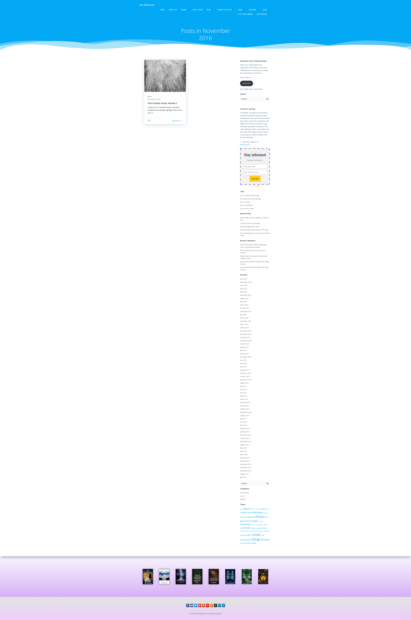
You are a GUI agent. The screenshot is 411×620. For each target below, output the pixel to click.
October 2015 (245, 376)
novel (247, 527)
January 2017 (244, 354)
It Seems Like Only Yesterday (250, 223)
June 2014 (243, 422)
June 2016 (243, 360)
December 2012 (245, 464)
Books (183, 10)
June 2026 (243, 279)
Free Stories (198, 10)
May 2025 (243, 289)
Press (240, 10)
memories (245, 524)
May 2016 (243, 363)
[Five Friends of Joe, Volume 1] (165, 75)
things (256, 539)
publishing (243, 531)
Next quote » (245, 144)
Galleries (252, 10)
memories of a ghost (257, 525)
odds (256, 528)
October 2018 (245, 337)
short (249, 534)
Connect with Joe (224, 10)
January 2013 (244, 461)
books (252, 509)
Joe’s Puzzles (262, 14)
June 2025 (243, 285)
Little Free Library (245, 14)
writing (253, 543)
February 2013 (245, 458)
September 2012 (246, 471)
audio (242, 509)
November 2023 (245, 295)
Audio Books (244, 493)
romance (266, 531)
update (242, 543)
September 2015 (246, 380)
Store (264, 10)
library (259, 521)
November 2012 (245, 467)
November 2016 (245, 357)
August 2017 (244, 347)
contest (243, 512)
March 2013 (244, 454)
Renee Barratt (245, 250)
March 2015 (244, 399)
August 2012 (244, 474)
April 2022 (243, 302)
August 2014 (244, 415)
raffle (247, 531)
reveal (252, 531)
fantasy (251, 516)
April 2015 (243, 396)
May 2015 (243, 393)
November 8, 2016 (154, 99)
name (265, 525)
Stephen (243, 256)
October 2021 (245, 308)
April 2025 (243, 292)
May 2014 (243, 425)
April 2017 (243, 350)
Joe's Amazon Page (247, 208)
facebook (243, 517)
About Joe (173, 10)
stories (243, 540)
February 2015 (245, 402)
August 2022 (244, 298)
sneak (262, 535)
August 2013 (244, 445)
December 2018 (245, 331)
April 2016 (243, 367)
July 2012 (243, 477)
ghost (243, 521)
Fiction (242, 496)
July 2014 (243, 419)
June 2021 (243, 315)
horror (249, 521)
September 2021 (246, 311)
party (260, 528)
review (256, 531)
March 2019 (244, 324)
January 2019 (244, 328)
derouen (258, 512)
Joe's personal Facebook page (250, 199)
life (263, 521)
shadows (243, 535)
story (248, 539)
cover (250, 512)
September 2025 (246, 282)
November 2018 (245, 334)
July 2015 (243, 386)
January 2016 (244, 370)
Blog (209, 10)
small (256, 534)
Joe (151, 96)
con (269, 509)
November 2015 (245, 373)
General (242, 499)
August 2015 (244, 383)
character (257, 509)
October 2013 (245, 438)
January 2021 (244, 318)
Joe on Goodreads (246, 205)
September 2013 (246, 441)
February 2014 (245, 428)
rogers (261, 531)
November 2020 (245, 321)
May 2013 (243, 448)
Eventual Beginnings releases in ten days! (254, 230)
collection (264, 509)
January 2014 (244, 432)
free (266, 517)
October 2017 (245, 344)
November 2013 (245, 435)
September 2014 (246, 412)
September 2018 (246, 341)
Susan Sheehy (245, 245)
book (247, 508)
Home (162, 10)
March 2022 (244, 305)
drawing (265, 513)
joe (255, 521)
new (241, 528)
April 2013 (243, 451)
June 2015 (243, 389)
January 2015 (244, 406)
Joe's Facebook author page (250, 195)
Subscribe (246, 83)
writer (247, 543)
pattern (265, 528)
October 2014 (245, 409)
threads (265, 539)
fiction (259, 516)
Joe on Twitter (245, 202)
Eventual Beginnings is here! (249, 227)
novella (252, 528)
